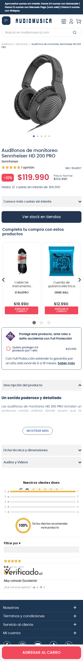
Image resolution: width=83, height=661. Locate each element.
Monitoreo (22, 44)
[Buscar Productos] (75, 32)
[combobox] (41, 32)
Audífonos (7, 44)
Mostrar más (38, 430)
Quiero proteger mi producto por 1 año (25, 349)
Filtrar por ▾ (12, 543)
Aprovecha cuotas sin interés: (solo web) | (42, 7)
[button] (41, 93)
